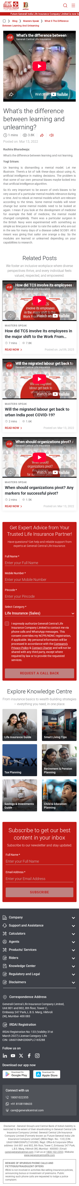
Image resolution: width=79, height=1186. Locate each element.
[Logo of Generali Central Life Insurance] (11, 5)
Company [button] (16, 917)
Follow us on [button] (11, 1048)
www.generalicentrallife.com (39, 1155)
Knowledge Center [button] (22, 966)
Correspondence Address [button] (27, 997)
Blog (16, 21)
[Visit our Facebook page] (29, 1056)
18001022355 (19, 1097)
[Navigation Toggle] (73, 6)
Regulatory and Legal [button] (24, 974)
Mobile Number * (15, 573)
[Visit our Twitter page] (21, 1056)
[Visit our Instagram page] (37, 1056)
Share (41, 135)
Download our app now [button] (19, 1065)
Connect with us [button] (17, 1090)
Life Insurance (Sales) (22, 613)
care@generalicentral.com (27, 1110)
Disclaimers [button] (17, 982)
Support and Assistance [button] (26, 925)
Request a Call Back (39, 673)
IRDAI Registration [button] (22, 1025)
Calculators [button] (17, 933)
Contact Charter (42, 647)
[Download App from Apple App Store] (46, 1074)
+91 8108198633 (21, 1103)
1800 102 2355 (54, 1152)
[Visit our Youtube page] (13, 1056)
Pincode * (11, 590)
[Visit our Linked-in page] (4, 1056)
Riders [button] (13, 958)
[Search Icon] (65, 6)
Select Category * (15, 606)
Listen (51, 135)
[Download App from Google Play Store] (16, 1074)
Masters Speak (33, 21)
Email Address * (15, 872)
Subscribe (39, 892)
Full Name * (12, 556)
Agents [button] (14, 942)
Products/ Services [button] (22, 950)
